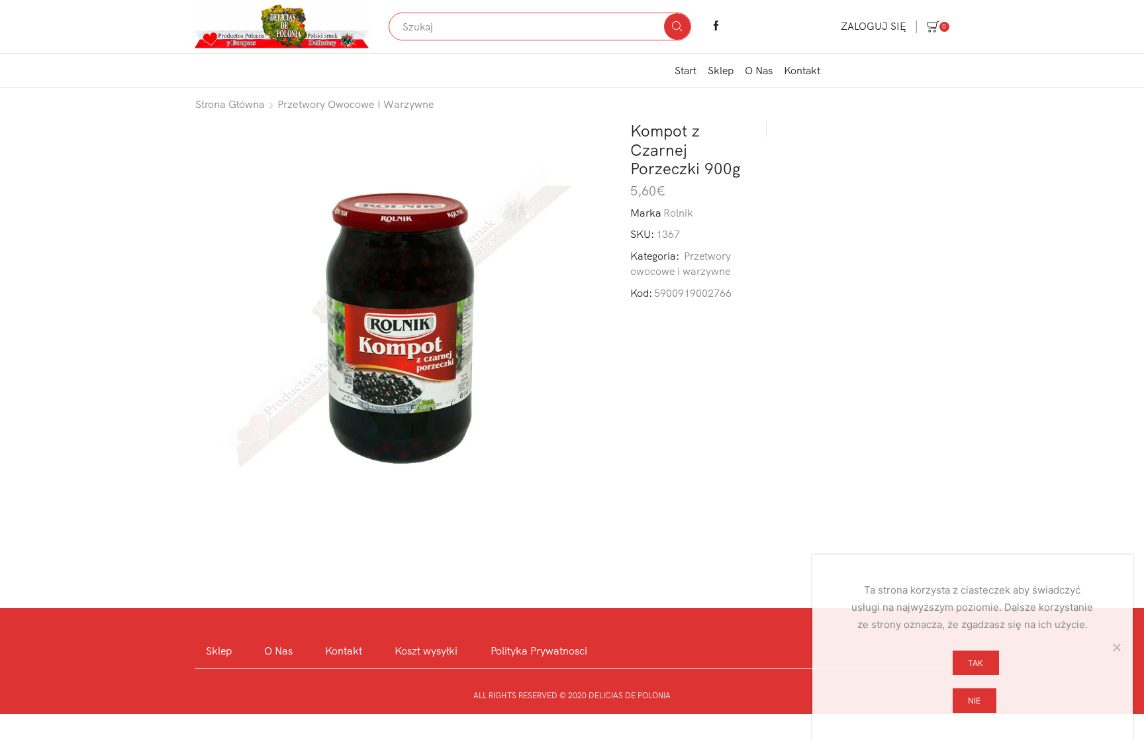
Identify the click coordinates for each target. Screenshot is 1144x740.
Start (685, 70)
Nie (974, 701)
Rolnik (678, 212)
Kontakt (802, 70)
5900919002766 (693, 292)
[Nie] (1116, 647)
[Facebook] (716, 26)
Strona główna (230, 104)
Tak (975, 663)
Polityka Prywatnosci (539, 650)
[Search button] (677, 26)
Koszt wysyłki (426, 650)
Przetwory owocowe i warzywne (355, 104)
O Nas (759, 70)
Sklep (721, 70)
